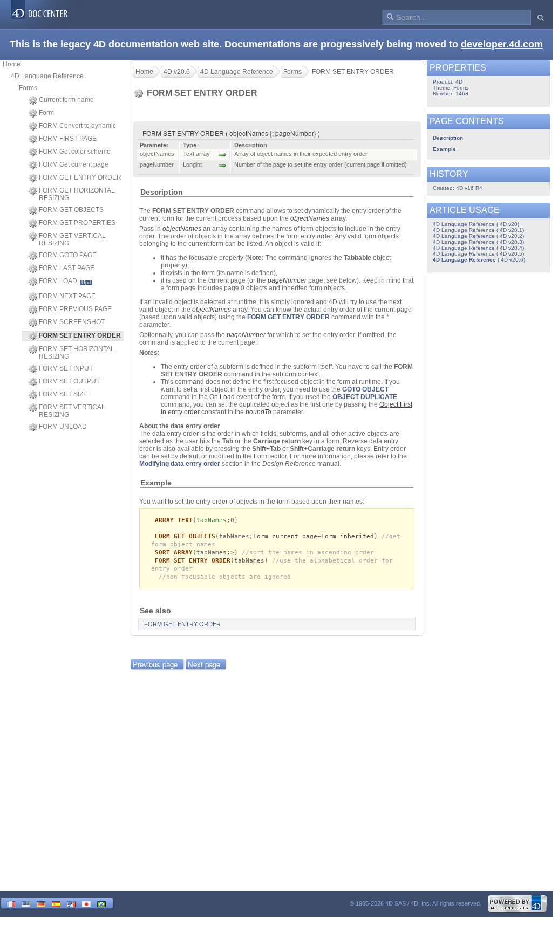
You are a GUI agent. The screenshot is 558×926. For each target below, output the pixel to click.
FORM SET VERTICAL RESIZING (72, 411)
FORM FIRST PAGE (68, 138)
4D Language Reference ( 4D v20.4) (478, 248)
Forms (28, 88)
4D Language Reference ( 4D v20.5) (478, 254)
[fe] (71, 903)
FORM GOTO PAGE (68, 255)
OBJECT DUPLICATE (364, 397)
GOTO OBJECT (365, 389)
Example (444, 149)
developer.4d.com (502, 44)
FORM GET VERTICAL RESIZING (72, 239)
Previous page (155, 664)
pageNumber (287, 280)
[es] (56, 903)
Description (448, 138)
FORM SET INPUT (66, 368)
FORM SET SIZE (63, 394)
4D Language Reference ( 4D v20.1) (478, 230)
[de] (41, 903)
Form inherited (347, 536)
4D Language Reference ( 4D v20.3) (478, 242)
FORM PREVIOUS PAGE (75, 309)
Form (46, 112)
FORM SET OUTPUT (69, 381)
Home (12, 64)
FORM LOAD (65, 281)
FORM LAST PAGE (66, 268)
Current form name (66, 100)
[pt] (101, 903)
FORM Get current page (73, 164)
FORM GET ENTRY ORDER (80, 177)
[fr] (11, 903)
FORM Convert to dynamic (77, 125)
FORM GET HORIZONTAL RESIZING (77, 194)
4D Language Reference (47, 76)
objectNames (309, 218)
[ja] (86, 903)
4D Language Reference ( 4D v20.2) (478, 236)
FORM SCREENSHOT (72, 322)
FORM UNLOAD (63, 426)
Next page (204, 664)
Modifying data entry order (179, 464)
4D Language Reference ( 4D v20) (476, 224)
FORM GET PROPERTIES (77, 223)
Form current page (285, 536)
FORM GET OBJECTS (71, 210)
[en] (26, 903)
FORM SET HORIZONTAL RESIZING (76, 352)
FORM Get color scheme (75, 151)
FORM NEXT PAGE (67, 296)
